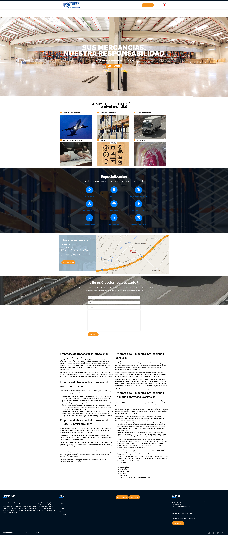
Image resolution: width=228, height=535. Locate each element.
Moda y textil (114, 196)
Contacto (137, 5)
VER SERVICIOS (114, 66)
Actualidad (128, 5)
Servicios (102, 5)
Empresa (92, 5)
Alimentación (114, 224)
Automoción (114, 210)
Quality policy (134, 497)
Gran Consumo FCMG (138, 224)
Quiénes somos (63, 501)
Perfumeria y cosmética (138, 196)
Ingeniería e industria (138, 210)
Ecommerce (89, 196)
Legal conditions (122, 497)
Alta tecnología (89, 224)
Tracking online (147, 5)
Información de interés (115, 5)
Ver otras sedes (68, 262)
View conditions (178, 523)
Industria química (89, 210)
